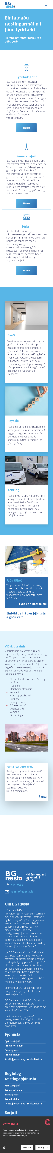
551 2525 (17, 885)
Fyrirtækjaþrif (12, 1041)
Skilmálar (27, 1147)
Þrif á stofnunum (14, 1045)
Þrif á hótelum (12, 1054)
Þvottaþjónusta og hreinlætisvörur (24, 1059)
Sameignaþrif (12, 1050)
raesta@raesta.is (22, 891)
